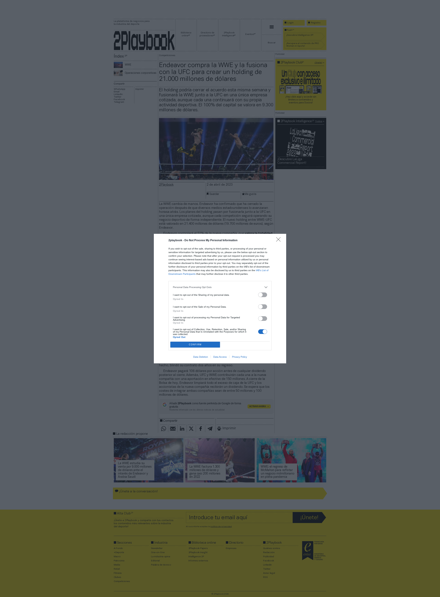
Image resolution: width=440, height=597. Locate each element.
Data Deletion (200, 356)
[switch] (262, 294)
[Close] (279, 240)
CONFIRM (195, 344)
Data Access (220, 356)
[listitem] (220, 287)
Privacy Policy (239, 356)
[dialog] (220, 298)
